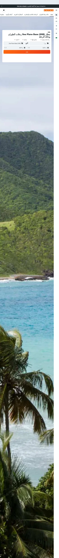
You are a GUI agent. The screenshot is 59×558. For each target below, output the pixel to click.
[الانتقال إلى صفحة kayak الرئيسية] (48, 10)
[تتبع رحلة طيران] (56, 29)
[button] (1, 6)
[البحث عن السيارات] (56, 21)
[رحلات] (56, 33)
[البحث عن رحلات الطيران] (56, 14)
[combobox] (25, 39)
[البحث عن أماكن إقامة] (56, 18)
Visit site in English (22, 6)
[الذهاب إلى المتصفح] (56, 25)
